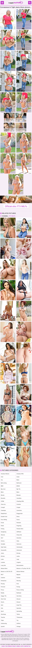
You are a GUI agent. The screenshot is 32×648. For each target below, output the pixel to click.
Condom (19, 504)
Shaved (18, 599)
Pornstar (3, 586)
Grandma (19, 538)
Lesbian (3, 562)
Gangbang (3, 531)
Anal (2, 476)
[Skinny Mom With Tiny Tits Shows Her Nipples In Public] (7, 415)
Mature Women (20, 571)
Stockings (3, 614)
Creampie (3, 510)
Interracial (19, 550)
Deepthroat (4, 513)
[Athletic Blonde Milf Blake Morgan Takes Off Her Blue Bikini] (23, 436)
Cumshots (19, 510)
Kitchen (3, 556)
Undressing (4, 623)
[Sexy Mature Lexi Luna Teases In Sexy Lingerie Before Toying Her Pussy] (7, 332)
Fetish (2, 525)
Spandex (19, 608)
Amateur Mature (5, 473)
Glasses (3, 534)
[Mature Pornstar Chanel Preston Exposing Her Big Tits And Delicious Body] (7, 373)
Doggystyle (19, 513)
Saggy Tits (3, 596)
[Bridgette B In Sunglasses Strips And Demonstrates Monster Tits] (23, 456)
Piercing (19, 580)
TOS (6, 646)
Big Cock (3, 489)
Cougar (18, 507)
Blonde (2, 495)
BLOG (3, 646)
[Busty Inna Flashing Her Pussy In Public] (23, 290)
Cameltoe (19, 498)
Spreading (19, 611)
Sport (2, 611)
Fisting (2, 528)
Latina (18, 556)
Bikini (2, 492)
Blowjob (19, 495)
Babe (18, 479)
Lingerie (19, 562)
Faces (18, 519)
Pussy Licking (20, 589)
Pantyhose (3, 580)
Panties (18, 577)
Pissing (3, 583)
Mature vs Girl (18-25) (6, 571)
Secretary (19, 596)
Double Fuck (4, 516)
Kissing (18, 553)
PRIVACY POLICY (12, 646)
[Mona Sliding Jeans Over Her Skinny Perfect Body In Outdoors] (7, 436)
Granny (3, 541)
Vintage (19, 626)
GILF (2, 538)
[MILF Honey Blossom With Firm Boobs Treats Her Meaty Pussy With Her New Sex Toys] (23, 373)
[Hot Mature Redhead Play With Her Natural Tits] (23, 394)
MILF (2, 574)
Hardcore (19, 544)
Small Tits (19, 605)
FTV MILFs (12, 216)
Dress (18, 516)
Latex (2, 559)
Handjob (3, 544)
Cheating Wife (20, 501)
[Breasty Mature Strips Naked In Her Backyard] (7, 228)
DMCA (18, 646)
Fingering (19, 525)
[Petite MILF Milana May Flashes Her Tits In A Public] (7, 456)
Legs (18, 559)
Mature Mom (4, 568)
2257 (22, 646)
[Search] (29, 2)
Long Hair (3, 565)
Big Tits (18, 489)
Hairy (18, 541)
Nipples (18, 574)
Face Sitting (4, 519)
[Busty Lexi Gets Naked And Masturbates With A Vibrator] (7, 394)
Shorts (2, 602)
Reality (2, 592)
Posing (18, 586)
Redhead (19, 592)
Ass (2, 479)
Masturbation (20, 565)
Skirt (2, 605)
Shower (18, 602)
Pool (18, 583)
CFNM (2, 501)
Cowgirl (3, 507)
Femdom (19, 522)
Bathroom (19, 483)
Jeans (2, 553)
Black (18, 492)
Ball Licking (4, 483)
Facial (2, 522)
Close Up (3, 504)
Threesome (19, 617)
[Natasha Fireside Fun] (23, 415)
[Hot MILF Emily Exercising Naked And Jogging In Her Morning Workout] (23, 311)
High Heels (3, 547)
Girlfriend (19, 531)
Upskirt (3, 626)
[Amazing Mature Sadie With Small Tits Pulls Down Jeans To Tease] (23, 269)
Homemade (19, 547)
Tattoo (18, 614)
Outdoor (3, 577)
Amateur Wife (20, 473)
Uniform (19, 623)
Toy (17, 620)
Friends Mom (20, 528)
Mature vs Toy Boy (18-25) (23, 568)
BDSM (18, 486)
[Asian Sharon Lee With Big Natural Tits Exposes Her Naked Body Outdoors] (23, 228)
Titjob (2, 620)
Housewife (3, 550)
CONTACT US (27, 646)
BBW (2, 486)
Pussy (2, 589)
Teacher (3, 617)
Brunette (3, 498)
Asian (18, 476)
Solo (2, 608)
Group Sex (19, 534)
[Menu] (2, 2)
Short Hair (3, 599)
